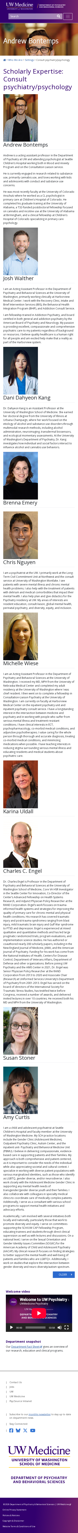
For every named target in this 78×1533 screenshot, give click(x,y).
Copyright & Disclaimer (13, 1520)
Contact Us (16, 1382)
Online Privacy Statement (14, 1509)
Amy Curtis (16, 1117)
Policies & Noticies (11, 1515)
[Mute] (59, 1327)
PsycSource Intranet (21, 1401)
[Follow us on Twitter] (26, 1430)
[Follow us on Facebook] (12, 1430)
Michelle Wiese (20, 663)
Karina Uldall (18, 811)
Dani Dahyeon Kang (26, 397)
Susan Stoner (19, 1057)
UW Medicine (17, 1396)
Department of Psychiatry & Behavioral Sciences (32, 1504)
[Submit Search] (59, 18)
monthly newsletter (40, 1414)
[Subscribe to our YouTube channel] (34, 1430)
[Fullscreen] (66, 1327)
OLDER (63, 1274)
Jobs (12, 1386)
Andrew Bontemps (25, 144)
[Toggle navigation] (68, 16)
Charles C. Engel (22, 870)
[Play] (11, 1327)
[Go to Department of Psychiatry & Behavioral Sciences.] (4, 59)
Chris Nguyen (19, 562)
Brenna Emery (20, 502)
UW (11, 1391)
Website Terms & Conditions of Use (19, 1526)
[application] (39, 1313)
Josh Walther (18, 278)
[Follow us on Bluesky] (19, 1430)
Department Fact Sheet (25, 1347)
